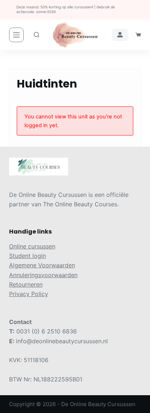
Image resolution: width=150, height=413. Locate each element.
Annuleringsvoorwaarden (43, 275)
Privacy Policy (28, 293)
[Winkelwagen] (138, 34)
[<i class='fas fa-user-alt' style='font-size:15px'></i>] (120, 35)
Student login (27, 255)
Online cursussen (32, 246)
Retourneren (26, 284)
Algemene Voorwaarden (42, 265)
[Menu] (16, 35)
